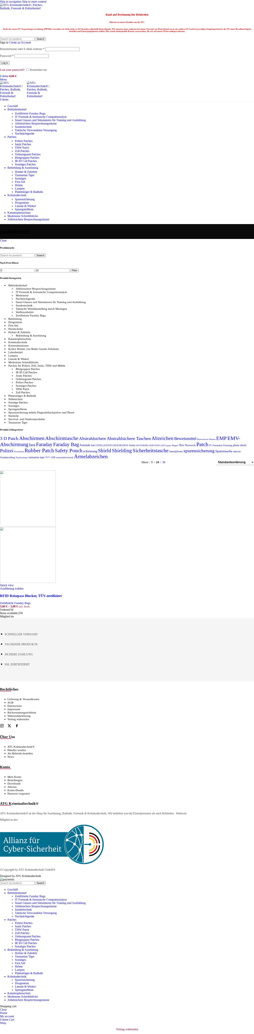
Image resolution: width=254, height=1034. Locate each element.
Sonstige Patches (18, 402)
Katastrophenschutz (19, 338)
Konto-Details (15, 790)
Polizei (6, 450)
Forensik (85, 445)
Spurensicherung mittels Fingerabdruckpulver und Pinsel (41, 412)
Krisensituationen (18, 345)
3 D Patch (9, 438)
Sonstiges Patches (25, 164)
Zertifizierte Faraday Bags (30, 113)
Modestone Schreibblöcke (23, 362)
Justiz (132, 445)
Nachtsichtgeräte (24, 133)
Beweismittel (185, 438)
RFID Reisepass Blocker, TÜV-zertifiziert (31, 596)
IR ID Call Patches (26, 161)
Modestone (22, 295)
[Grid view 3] (202, 462)
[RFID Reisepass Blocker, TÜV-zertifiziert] (28, 525)
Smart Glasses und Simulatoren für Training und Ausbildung (50, 120)
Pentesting (227, 445)
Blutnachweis (202, 439)
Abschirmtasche (61, 438)
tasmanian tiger (37, 457)
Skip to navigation (11, 1)
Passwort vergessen (18, 793)
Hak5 (93, 445)
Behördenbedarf (17, 285)
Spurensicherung (25, 199)
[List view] (174, 462)
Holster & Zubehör (26, 171)
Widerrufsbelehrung (18, 715)
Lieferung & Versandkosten (23, 699)
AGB (10, 702)
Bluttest (212, 439)
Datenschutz (14, 705)
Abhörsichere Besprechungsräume (36, 288)
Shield (104, 450)
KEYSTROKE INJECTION (148, 445)
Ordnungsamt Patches (28, 154)
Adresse (12, 786)
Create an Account (20, 42)
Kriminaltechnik (17, 342)
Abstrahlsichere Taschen (129, 438)
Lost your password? (12, 69)
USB (53, 457)
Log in (4, 63)
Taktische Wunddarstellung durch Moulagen (41, 308)
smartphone (176, 451)
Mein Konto (14, 776)
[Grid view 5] (188, 462)
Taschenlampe (22, 458)
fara (32, 444)
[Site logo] (23, 8)
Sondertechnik (23, 126)
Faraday (44, 444)
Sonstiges (20, 178)
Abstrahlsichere (92, 438)
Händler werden (16, 750)
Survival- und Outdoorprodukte (26, 419)
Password (7, 55)
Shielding (122, 450)
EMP (221, 438)
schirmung (90, 451)
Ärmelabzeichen (91, 456)
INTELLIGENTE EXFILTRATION (112, 445)
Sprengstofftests (24, 209)
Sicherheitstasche (150, 450)
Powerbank (19, 452)
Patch (202, 444)
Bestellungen (14, 780)
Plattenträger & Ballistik (29, 191)
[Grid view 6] (195, 462)
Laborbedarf (15, 352)
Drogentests (22, 202)
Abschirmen (31, 438)
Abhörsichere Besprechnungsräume (36, 123)
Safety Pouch (68, 450)
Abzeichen (162, 438)
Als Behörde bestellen (20, 753)
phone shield (239, 445)
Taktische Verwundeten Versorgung (36, 130)
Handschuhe (15, 328)
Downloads (14, 783)
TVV (47, 457)
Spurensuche (223, 451)
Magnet (175, 445)
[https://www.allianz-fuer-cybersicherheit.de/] (52, 863)
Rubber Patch (39, 450)
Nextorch (190, 445)
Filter (74, 270)
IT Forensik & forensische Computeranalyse (41, 116)
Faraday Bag (66, 444)
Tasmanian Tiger (24, 175)
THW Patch (22, 147)
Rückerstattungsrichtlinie (21, 712)
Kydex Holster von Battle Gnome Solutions (33, 348)
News (10, 756)
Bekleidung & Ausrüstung (31, 335)
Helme (19, 185)
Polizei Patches (24, 141)
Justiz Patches (23, 144)
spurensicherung (199, 450)
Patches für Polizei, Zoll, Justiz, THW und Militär (36, 365)
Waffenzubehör (25, 312)
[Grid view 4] (209, 462)
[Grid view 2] (181, 462)
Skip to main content (34, 1)
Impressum (13, 709)
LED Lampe (165, 445)
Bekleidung (15, 318)
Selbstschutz (15, 399)
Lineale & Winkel (25, 206)
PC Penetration (215, 445)
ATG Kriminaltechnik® (20, 746)
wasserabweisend (64, 457)
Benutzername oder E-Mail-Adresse (22, 49)
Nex (181, 445)
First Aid (20, 181)
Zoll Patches (22, 151)
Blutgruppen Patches (27, 157)
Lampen (20, 188)
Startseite (13, 415)
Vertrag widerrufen (18, 719)
